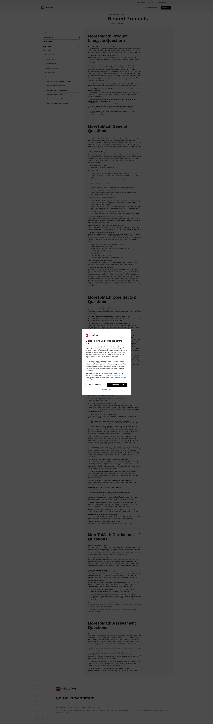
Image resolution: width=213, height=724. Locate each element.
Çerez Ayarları (106, 389)
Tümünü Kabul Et (117, 384)
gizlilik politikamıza (92, 379)
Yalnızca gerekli (95, 384)
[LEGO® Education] (92, 335)
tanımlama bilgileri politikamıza (117, 377)
